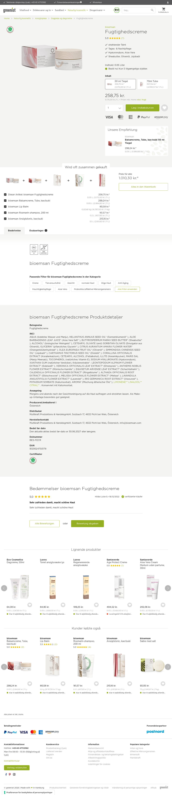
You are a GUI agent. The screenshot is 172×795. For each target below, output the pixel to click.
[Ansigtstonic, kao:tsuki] (102, 180)
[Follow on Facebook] (6, 774)
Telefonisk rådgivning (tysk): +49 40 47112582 (26, 2)
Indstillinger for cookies (99, 764)
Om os (49, 758)
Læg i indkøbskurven (142, 108)
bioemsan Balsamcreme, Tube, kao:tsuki (29, 200)
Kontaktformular (12, 761)
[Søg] (152, 10)
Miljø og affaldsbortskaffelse (101, 751)
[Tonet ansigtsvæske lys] (52, 587)
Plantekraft (135, 758)
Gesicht (71, 283)
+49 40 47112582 (20, 748)
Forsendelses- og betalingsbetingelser (106, 754)
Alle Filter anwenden (127, 289)
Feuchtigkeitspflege (41, 289)
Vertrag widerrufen (17, 767)
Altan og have (136, 748)
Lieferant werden (54, 751)
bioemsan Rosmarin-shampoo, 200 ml (28, 212)
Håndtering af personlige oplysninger (129, 788)
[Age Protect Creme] (119, 587)
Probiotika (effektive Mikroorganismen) (92, 289)
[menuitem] (168, 2)
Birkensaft (135, 754)
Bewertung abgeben (87, 523)
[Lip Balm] (57, 180)
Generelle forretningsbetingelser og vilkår (89, 788)
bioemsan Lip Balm (18, 206)
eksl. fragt (141, 100)
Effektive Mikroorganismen (142, 751)
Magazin (50, 754)
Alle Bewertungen (44, 523)
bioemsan (110, 27)
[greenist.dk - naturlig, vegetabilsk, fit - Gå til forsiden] (10, 10)
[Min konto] (168, 2)
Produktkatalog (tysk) (56, 748)
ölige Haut (106, 283)
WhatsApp (97, 2)
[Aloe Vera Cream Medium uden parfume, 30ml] (152, 587)
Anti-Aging (123, 283)
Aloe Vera (62, 289)
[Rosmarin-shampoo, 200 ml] (79, 180)
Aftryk (153, 788)
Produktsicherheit (57, 788)
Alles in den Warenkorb (143, 187)
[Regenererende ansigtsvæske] (86, 587)
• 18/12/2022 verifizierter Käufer (118, 497)
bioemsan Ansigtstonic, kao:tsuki (25, 218)
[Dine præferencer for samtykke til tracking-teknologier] (28, 792)
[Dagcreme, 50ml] (19, 587)
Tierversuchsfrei (52, 283)
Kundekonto (94, 761)
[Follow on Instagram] (14, 774)
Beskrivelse (14, 230)
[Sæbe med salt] (152, 666)
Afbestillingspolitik (97, 758)
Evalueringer (37, 230)
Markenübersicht (96, 748)
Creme (35, 283)
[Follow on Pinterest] (10, 774)
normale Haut (88, 283)
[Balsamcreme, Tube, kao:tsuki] (35, 180)
